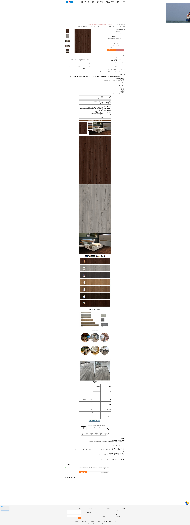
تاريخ (104, 512)
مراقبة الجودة (92, 2)
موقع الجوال (77, 521)
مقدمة (104, 510)
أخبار (85, 1)
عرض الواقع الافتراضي (108, 2)
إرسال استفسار (82, 472)
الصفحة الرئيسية (117, 2)
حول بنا (104, 521)
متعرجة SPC (118, 516)
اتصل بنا (88, 2)
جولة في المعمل (97, 2)
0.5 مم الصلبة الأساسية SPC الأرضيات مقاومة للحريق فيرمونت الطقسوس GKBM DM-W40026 (102, 24)
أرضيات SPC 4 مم (117, 512)
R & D (90, 514)
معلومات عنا (101, 2)
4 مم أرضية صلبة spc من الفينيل (101, 459)
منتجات (112, 1)
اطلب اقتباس (82, 2)
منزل (115, 521)
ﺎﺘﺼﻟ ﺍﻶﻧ (110, 49)
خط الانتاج (89, 510)
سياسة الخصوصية (84, 521)
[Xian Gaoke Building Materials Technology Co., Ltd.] (70, 1)
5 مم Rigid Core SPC (118, 459)
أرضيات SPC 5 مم (117, 510)
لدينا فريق (103, 516)
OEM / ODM (89, 512)
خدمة (104, 514)
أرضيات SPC (118, 514)
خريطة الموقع (93, 521)
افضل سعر (120, 49)
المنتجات (109, 521)
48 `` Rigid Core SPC (110, 459)
